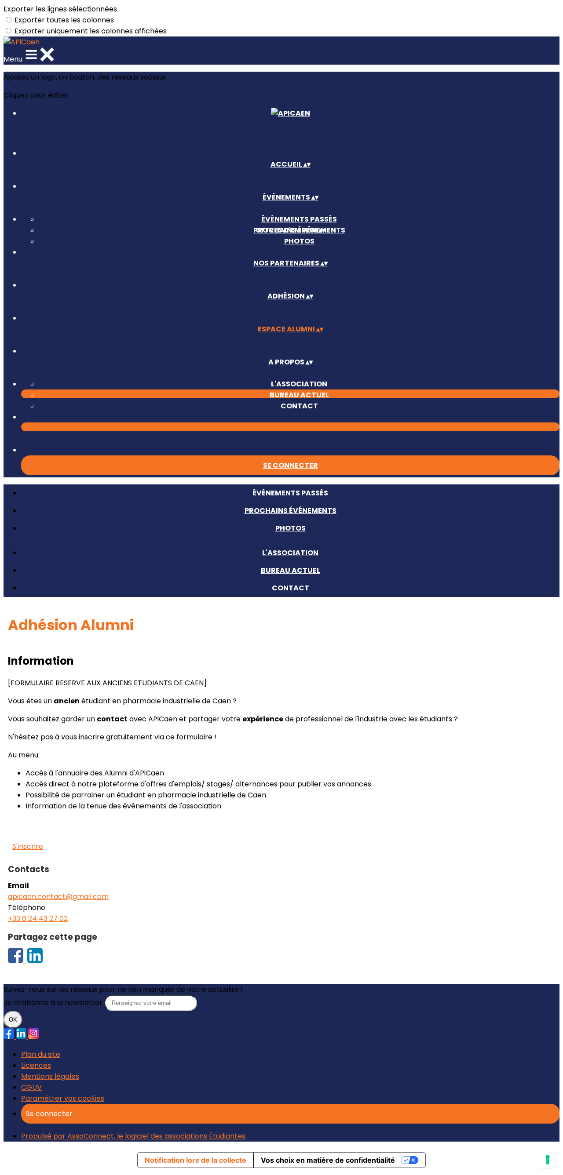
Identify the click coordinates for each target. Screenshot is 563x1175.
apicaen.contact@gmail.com (58, 896)
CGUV (31, 1087)
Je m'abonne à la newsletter (54, 1002)
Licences (36, 1065)
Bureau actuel (299, 395)
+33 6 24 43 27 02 (38, 918)
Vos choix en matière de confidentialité (328, 1160)
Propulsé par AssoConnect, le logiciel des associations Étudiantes (133, 1136)
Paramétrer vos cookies (62, 1098)
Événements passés (299, 219)
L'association (299, 384)
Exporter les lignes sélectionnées (60, 9)
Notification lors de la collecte (195, 1160)
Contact (299, 406)
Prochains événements (290, 511)
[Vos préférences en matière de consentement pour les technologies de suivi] (547, 1159)
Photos (299, 241)
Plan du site (40, 1054)
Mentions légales (50, 1076)
